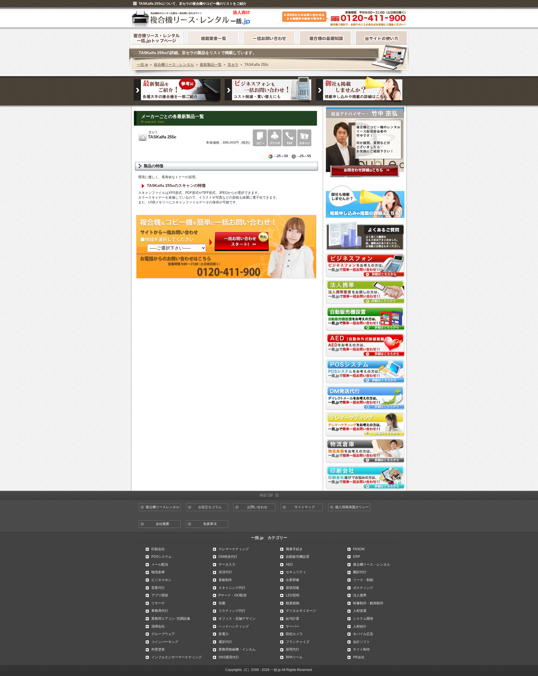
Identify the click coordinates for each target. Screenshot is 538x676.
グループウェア (163, 634)
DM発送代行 (228, 557)
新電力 (224, 634)
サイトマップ (304, 507)
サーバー (292, 626)
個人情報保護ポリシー (352, 507)
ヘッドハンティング (234, 626)
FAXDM (359, 549)
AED (289, 564)
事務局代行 (159, 611)
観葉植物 (292, 603)
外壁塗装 (158, 649)
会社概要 (162, 524)
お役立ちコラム (210, 507)
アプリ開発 (159, 595)
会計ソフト (361, 642)
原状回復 (292, 588)
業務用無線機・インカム (237, 649)
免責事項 (210, 524)
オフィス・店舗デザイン (237, 619)
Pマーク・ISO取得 (233, 595)
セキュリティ (296, 572)
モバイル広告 (363, 634)
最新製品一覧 (211, 64)
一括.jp (142, 64)
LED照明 (292, 595)
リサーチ (158, 603)
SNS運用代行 (229, 657)
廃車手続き (294, 549)
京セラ (233, 64)
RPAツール (294, 657)
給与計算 (292, 619)
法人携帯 (360, 595)
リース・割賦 (363, 580)
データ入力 (227, 564)
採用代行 (292, 649)
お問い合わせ (257, 507)
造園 (222, 603)
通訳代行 (225, 642)
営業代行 (158, 588)
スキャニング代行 (232, 588)
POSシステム (161, 557)
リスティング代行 (232, 611)
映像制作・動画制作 (368, 603)
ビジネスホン (161, 580)
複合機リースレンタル (162, 507)
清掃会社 (158, 626)
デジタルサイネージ (301, 611)
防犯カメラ (294, 634)
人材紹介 (360, 626)
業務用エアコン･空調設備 (170, 619)
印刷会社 (158, 549)
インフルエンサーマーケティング (176, 657)
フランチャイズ (297, 642)
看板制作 (225, 580)
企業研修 (292, 580)
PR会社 (359, 657)
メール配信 (159, 564)
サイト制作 (361, 649)
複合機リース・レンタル (174, 64)
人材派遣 (360, 611)
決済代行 (225, 572)
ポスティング (363, 588)
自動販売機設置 (297, 557)
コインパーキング (164, 642)
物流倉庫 (158, 572)
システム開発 (363, 619)
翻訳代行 (360, 572)
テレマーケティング (234, 549)
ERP (356, 557)
